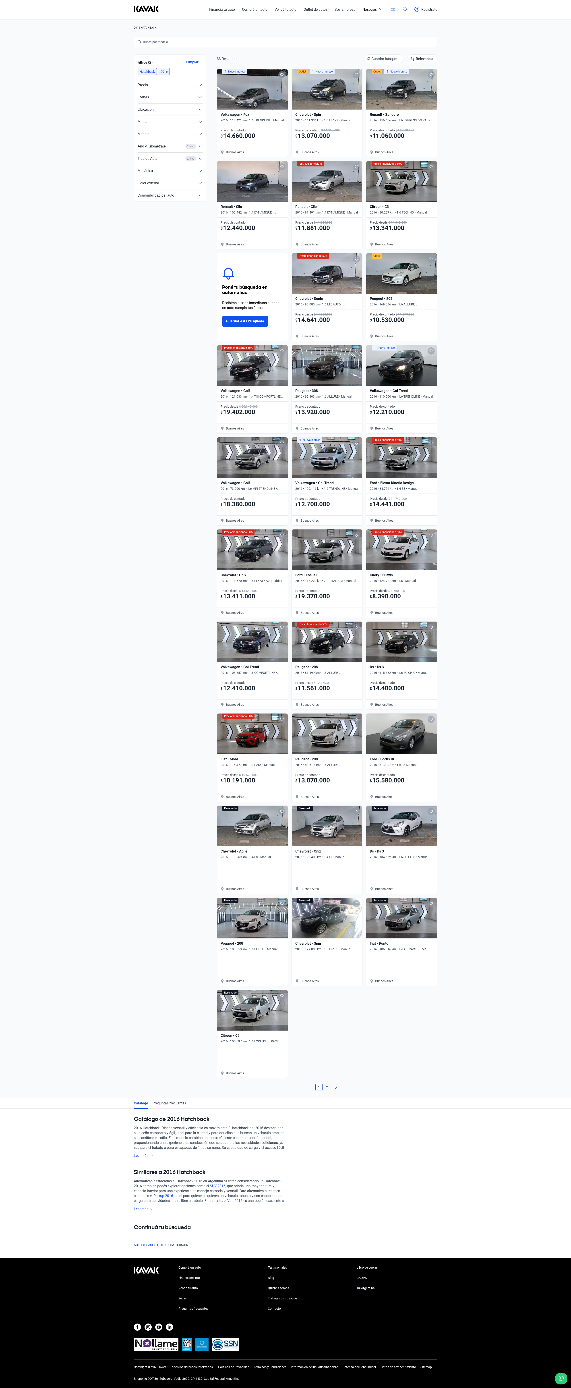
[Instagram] (148, 1327)
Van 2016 (234, 1201)
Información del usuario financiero (314, 1367)
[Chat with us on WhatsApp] (561, 1379)
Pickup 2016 (163, 1196)
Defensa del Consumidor (359, 1367)
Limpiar (192, 62)
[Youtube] (158, 1327)
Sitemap (426, 1367)
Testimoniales (277, 1267)
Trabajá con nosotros (282, 1298)
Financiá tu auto (222, 9)
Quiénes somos (278, 1288)
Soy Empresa (345, 9)
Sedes (182, 1298)
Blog (271, 1278)
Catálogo (141, 1103)
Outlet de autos (315, 9)
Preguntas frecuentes (169, 1103)
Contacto (274, 1308)
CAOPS (362, 1278)
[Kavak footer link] (146, 1288)
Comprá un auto (254, 9)
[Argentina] (393, 9)
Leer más (141, 1156)
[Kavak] (146, 9)
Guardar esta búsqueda (245, 321)
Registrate (429, 9)
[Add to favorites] (282, 74)
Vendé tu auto (285, 9)
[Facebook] (137, 1327)
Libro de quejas (367, 1267)
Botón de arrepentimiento (398, 1367)
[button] (147, 71)
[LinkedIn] (169, 1327)
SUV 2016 (218, 1186)
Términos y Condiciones (270, 1367)
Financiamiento (189, 1278)
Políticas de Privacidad (233, 1367)
